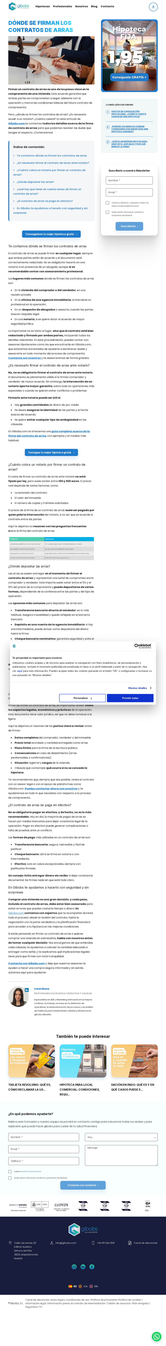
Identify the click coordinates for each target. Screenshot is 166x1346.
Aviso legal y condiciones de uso (70, 1299)
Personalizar (81, 698)
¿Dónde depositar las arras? (35, 182)
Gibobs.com (16, 913)
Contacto (107, 6)
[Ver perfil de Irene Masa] (18, 996)
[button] (156, 1336)
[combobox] (121, 1137)
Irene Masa (41, 989)
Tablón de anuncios (119, 1303)
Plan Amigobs (141, 1303)
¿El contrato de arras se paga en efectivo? (44, 201)
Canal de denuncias (37, 1299)
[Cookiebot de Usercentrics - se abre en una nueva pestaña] (139, 646)
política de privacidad (32, 1171)
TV (40, 1307)
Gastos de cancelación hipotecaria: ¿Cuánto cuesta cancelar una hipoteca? (128, 114)
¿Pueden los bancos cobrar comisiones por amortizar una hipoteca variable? (129, 129)
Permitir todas (130, 698)
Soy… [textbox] (90, 1137)
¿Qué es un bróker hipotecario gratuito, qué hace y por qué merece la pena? (129, 144)
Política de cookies (130, 1299)
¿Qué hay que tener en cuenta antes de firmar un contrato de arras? (47, 191)
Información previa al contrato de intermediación (77, 1303)
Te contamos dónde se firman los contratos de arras (51, 155)
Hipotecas (43, 6)
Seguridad (31, 1307)
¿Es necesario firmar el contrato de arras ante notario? (52, 163)
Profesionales (62, 6)
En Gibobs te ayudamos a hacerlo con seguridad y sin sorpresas (50, 210)
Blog (94, 6)
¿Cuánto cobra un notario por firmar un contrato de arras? (49, 172)
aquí (19, 671)
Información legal (35, 1303)
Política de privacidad (104, 1299)
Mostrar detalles (137, 688)
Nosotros (81, 6)
